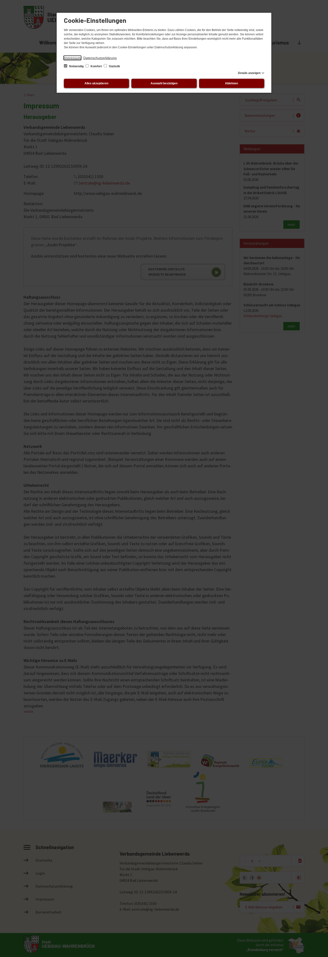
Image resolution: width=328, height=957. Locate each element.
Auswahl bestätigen (164, 83)
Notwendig (76, 66)
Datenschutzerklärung (100, 58)
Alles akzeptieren (96, 83)
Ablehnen (231, 83)
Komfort (96, 66)
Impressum (72, 58)
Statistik (114, 66)
